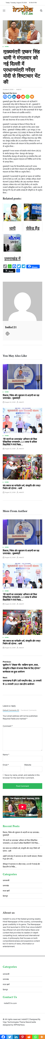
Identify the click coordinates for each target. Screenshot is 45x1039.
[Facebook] (5, 97)
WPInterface (19, 1025)
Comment (8, 726)
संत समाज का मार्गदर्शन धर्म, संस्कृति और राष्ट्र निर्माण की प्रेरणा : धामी (21, 487)
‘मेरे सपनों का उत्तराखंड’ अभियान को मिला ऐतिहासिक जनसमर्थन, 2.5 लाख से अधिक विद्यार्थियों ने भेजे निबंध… (20, 441)
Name (6, 754)
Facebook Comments (28, 710)
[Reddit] (23, 97)
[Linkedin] (14, 97)
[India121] (22, 301)
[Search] (41, 10)
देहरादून (5, 896)
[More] (32, 97)
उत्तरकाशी (6, 880)
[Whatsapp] (28, 97)
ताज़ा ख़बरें (6, 891)
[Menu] (4, 10)
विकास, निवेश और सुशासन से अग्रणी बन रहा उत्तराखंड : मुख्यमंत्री (21, 397)
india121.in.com (10, 1003)
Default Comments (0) (11, 710)
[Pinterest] (18, 97)
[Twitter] (10, 97)
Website (27, 765)
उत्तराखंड (7, 46)
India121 (18, 89)
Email (6, 765)
